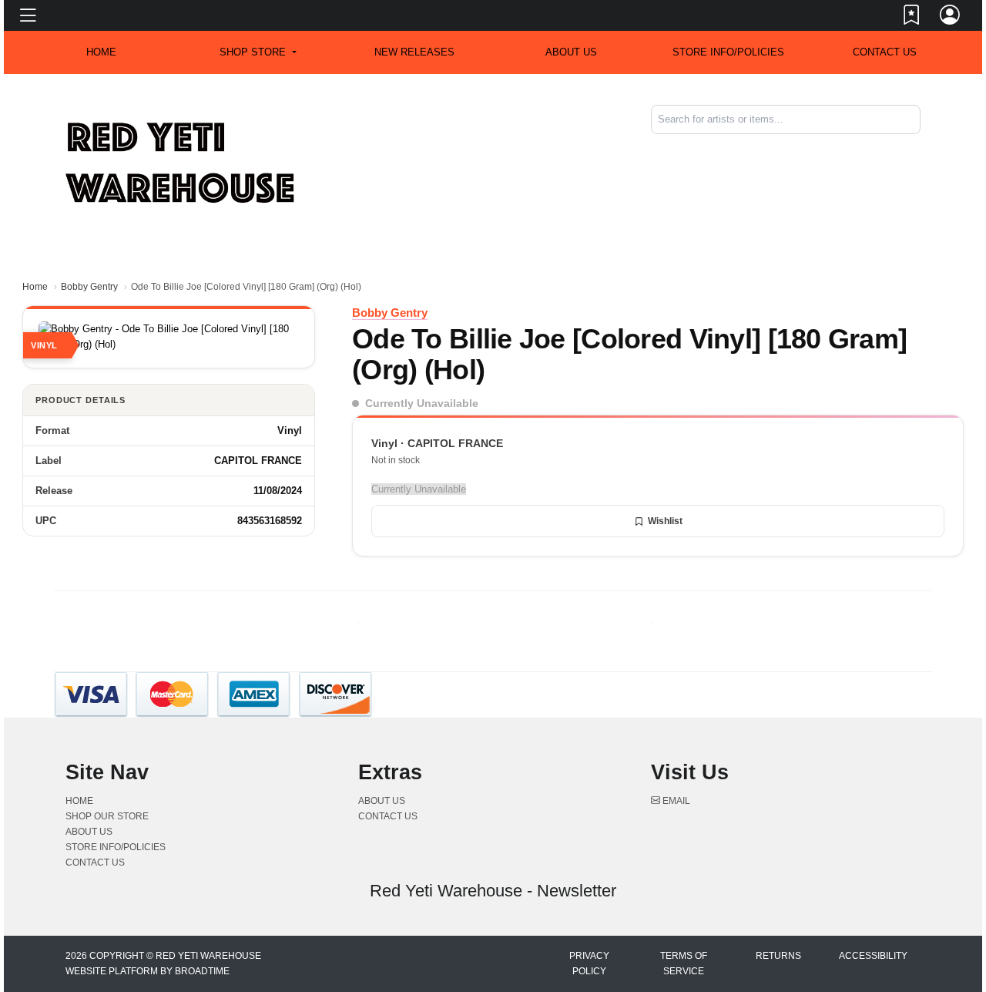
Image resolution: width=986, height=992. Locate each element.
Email (675, 800)
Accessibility (873, 955)
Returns (778, 955)
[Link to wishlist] (912, 18)
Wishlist (665, 521)
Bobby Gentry (89, 286)
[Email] (919, 147)
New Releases (414, 52)
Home (35, 286)
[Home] (181, 162)
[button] (257, 52)
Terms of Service (683, 963)
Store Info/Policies (728, 52)
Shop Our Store (107, 816)
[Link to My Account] (950, 18)
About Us (571, 52)
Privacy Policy (589, 963)
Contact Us (885, 52)
